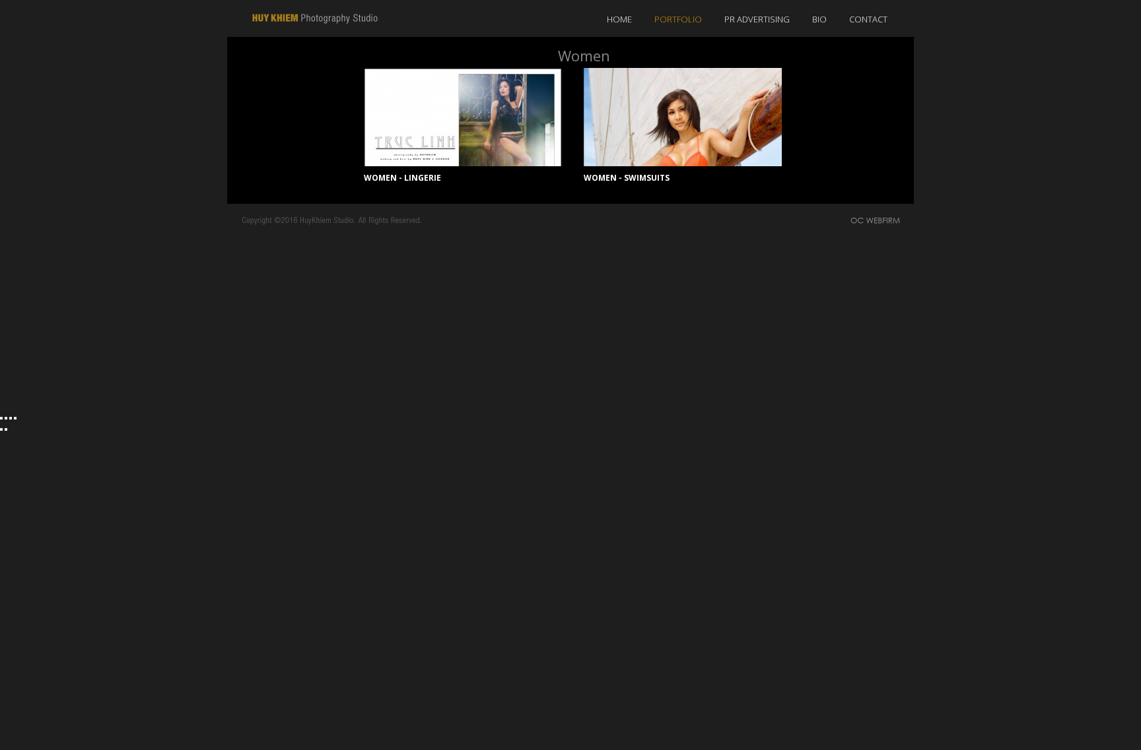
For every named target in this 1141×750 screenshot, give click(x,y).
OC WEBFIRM (878, 221)
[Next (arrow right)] (6, 429)
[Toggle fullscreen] (10, 418)
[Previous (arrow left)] (1, 429)
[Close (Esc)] (1, 418)
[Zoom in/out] (15, 418)
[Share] (6, 418)
